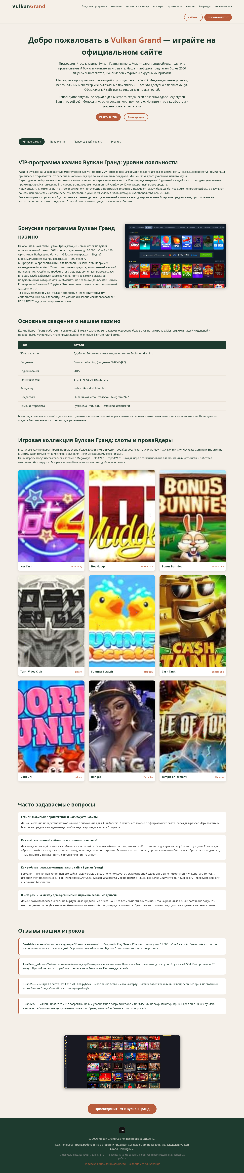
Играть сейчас (108, 116)
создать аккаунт (218, 17)
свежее (190, 6)
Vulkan (28, 6)
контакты (116, 6)
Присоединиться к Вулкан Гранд (122, 1109)
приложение (174, 6)
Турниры (116, 141)
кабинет (193, 17)
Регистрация (136, 117)
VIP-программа (31, 141)
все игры (158, 6)
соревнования (223, 6)
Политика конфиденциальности (105, 1164)
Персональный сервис (88, 141)
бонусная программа (94, 6)
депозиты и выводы (137, 6)
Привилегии (57, 141)
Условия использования (144, 1164)
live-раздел (205, 6)
